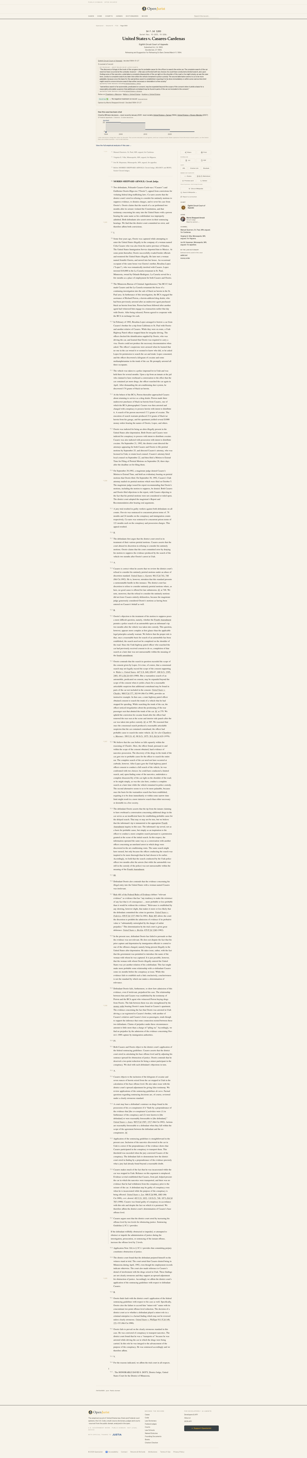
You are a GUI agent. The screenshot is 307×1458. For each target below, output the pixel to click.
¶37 (111, 1218)
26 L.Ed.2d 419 (156, 736)
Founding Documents (153, 1436)
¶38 (111, 1248)
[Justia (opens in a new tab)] (117, 1435)
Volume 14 (109, 26)
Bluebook (206, 168)
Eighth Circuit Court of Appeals (153, 44)
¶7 (112, 232)
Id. (159, 589)
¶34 (111, 1104)
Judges (119, 16)
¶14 (111, 470)
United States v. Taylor (133, 83)
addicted (183, 255)
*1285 (105, 222)
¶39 (111, 1257)
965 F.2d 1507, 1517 (143, 1121)
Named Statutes (151, 1433)
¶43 (111, 1356)
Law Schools (150, 1430)
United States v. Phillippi (146, 1319)
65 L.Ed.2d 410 (126, 675)
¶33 (111, 1076)
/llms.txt (187, 1418)
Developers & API (191, 1415)
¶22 (111, 661)
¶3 (112, 162)
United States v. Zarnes (162, 115)
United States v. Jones (123, 1121)
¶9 (112, 283)
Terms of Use (165, 1452)
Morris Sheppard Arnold (195, 218)
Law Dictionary (150, 1421)
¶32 (111, 1070)
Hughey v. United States (151, 94)
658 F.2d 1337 (128, 915)
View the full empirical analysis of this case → (113, 145)
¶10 (111, 322)
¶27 (111, 894)
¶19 (111, 568)
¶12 (111, 394)
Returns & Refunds (137, 1452)
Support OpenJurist (201, 1428)
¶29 (111, 988)
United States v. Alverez (133, 91)
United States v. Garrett (141, 575)
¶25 (111, 875)
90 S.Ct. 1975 (142, 736)
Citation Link (194, 168)
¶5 (112, 181)
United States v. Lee (135, 1194)
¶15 (111, 508)
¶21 (111, 616)
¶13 (111, 429)
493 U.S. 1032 (140, 1198)
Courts (109, 16)
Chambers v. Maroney (113, 94)
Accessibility (112, 1452)
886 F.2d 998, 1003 (153, 1194)
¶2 (112, 157)
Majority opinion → (193, 222)
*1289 (105, 1278)
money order (118, 1006)
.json (107, 1390)
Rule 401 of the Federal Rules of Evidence (132, 894)
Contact (124, 1452)
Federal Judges (151, 1424)
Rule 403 (153, 915)
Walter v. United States (131, 94)
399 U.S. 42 (129, 736)
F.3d (116, 26)
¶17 (111, 538)
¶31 (111, 1046)
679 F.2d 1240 (150, 930)
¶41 (111, 1298)
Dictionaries (132, 16)
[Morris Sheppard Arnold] (182, 219)
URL (184, 168)
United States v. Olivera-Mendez (189, 115)
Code (99, 16)
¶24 (111, 808)
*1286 (105, 481)
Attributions (152, 1452)
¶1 (112, 152)
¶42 (111, 1329)
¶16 (111, 532)
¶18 (111, 562)
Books (145, 16)
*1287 (105, 741)
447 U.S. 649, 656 (145, 672)
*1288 (105, 1005)
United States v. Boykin (133, 930)
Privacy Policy (178, 1452)
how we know (142, 99)
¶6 (112, 187)
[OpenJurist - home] (153, 8)
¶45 (111, 1372)
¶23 (111, 742)
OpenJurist (99, 26)
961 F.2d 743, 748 (161, 575)
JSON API (188, 1421)
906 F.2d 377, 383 (130, 693)
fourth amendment (125, 655)
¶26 (111, 881)
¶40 (111, 1292)
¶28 (111, 936)
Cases (91, 16)
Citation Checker (151, 1443)
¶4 (112, 167)
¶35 (111, 1138)
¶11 (111, 370)
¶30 (111, 1040)
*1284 (105, 151)
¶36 (111, 1169)
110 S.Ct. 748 (154, 1198)
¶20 (111, 610)
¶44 (111, 1362)
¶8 (112, 238)
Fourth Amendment (162, 619)
